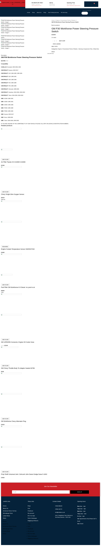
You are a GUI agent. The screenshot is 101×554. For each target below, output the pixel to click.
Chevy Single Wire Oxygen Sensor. (12, 194)
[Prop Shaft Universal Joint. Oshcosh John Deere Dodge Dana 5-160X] (11, 435)
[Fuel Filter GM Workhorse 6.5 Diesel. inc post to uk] (11, 263)
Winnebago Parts (8, 513)
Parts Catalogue (32, 518)
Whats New (96, 49)
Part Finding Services (53, 12)
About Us (39, 12)
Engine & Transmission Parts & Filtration (66, 20)
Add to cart (62, 40)
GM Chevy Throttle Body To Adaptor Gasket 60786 (18, 368)
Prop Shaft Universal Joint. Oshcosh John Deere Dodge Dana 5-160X (24, 474)
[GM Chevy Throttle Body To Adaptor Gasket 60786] (9, 353)
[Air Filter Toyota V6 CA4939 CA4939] (11, 138)
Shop (33, 12)
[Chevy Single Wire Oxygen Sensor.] (11, 176)
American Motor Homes (9, 511)
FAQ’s (4, 518)
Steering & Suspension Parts (85, 49)
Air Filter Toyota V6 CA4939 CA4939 (13, 162)
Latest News (6, 515)
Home (28, 12)
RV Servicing (64, 12)
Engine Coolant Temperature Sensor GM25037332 (18, 249)
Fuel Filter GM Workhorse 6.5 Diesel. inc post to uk (18, 287)
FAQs (44, 12)
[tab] (50, 53)
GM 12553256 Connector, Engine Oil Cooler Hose (17, 342)
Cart (29, 508)
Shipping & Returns (33, 520)
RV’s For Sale (31, 515)
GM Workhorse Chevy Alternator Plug (13, 421)
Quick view (6, 156)
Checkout (30, 511)
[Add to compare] (2, 156)
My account (31, 513)
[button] (5, 159)
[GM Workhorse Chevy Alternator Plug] (11, 382)
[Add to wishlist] (10, 156)
